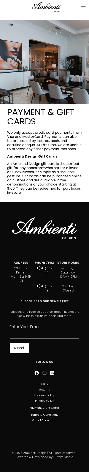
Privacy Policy (44, 401)
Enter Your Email (25, 326)
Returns (44, 389)
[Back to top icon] (80, 463)
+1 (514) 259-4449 (44, 288)
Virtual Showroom (44, 420)
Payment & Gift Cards (44, 408)
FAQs (44, 384)
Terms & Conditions (44, 415)
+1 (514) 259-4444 (44, 270)
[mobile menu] (83, 6)
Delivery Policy (44, 395)
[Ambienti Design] (46, 6)
